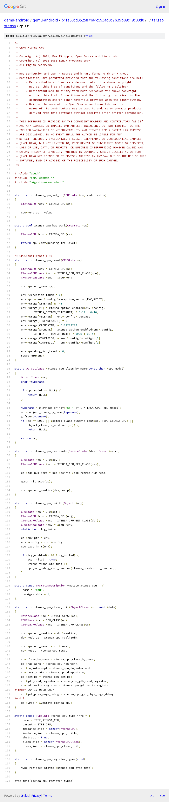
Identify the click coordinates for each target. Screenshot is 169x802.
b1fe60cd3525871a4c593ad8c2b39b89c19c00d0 (102, 20)
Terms (47, 795)
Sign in (160, 6)
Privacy (36, 795)
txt (151, 795)
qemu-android (16, 20)
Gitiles (25, 795)
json (161, 795)
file (88, 36)
